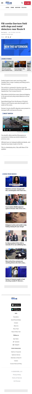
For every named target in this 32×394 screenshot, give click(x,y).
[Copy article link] (10, 37)
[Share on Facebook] (6, 37)
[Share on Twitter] (8, 37)
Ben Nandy (4, 32)
